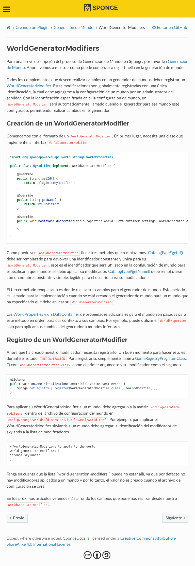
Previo (18, 518)
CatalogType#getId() (165, 253)
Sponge (105, 7)
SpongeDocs (74, 538)
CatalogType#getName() (129, 272)
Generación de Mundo (73, 28)
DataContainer (66, 314)
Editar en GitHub (171, 28)
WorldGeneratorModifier (29, 86)
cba (98, 555)
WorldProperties (28, 314)
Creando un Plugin (31, 28)
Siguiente (174, 518)
